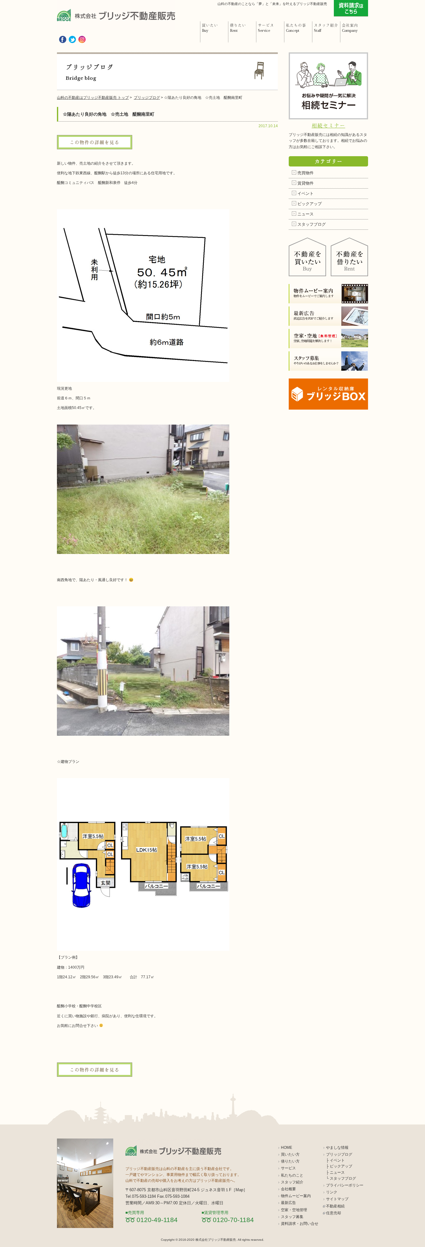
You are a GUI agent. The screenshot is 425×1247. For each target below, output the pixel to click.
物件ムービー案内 (296, 1196)
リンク (331, 1192)
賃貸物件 (305, 183)
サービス (288, 1168)
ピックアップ (309, 203)
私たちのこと (292, 1175)
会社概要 (288, 1189)
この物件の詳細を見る (94, 142)
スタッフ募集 (292, 1217)
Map (239, 1189)
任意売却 (333, 1213)
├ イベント (335, 1160)
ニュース (305, 214)
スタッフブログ (311, 224)
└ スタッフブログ (341, 1178)
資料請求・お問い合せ (299, 1223)
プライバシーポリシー (344, 1185)
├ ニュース (335, 1172)
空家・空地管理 (294, 1210)
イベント (305, 193)
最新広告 (288, 1203)
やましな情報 (337, 1147)
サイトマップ (337, 1199)
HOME (286, 1147)
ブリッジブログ (339, 1154)
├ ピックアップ (339, 1166)
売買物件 (305, 173)
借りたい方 (290, 1161)
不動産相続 (335, 1206)
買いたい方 (290, 1154)
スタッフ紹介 (292, 1182)
